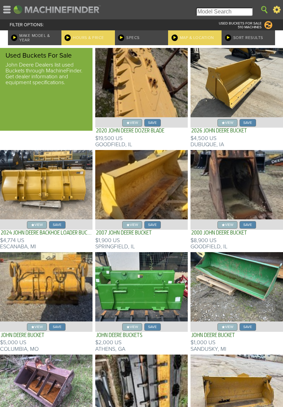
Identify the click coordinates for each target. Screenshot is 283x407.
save (152, 122)
